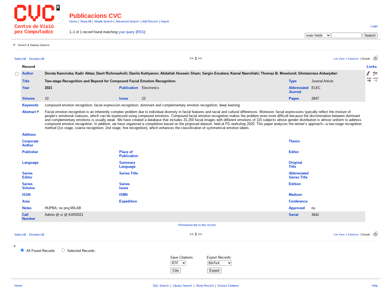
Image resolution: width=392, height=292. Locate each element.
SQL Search (161, 285)
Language (30, 163)
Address (29, 135)
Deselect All (36, 58)
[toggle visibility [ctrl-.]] (15, 246)
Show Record (205, 285)
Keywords (30, 105)
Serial (293, 215)
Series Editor (27, 175)
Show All (85, 21)
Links (372, 66)
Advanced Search (127, 21)
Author (27, 73)
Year (25, 88)
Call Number (28, 217)
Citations (353, 58)
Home (73, 21)
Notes (26, 208)
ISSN (26, 195)
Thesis (294, 141)
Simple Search (103, 21)
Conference (298, 201)
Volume (28, 98)
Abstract (29, 112)
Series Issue (124, 186)
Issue (123, 98)
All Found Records (40, 251)
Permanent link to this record (196, 225)
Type (293, 81)
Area (26, 201)
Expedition (128, 201)
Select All (20, 58)
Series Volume (28, 186)
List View (339, 58)
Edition (295, 184)
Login (374, 26)
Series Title (128, 173)
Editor (294, 152)
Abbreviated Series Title (299, 175)
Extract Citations (228, 285)
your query (126, 32)
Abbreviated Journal (299, 90)
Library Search (182, 285)
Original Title (295, 165)
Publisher (30, 152)
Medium (295, 195)
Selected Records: (81, 251)
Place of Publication (128, 154)
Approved (297, 208)
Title (25, 81)
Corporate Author (30, 143)
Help (375, 285)
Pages (294, 98)
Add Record (150, 21)
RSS (140, 32)
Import (165, 21)
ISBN (123, 195)
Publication (128, 88)
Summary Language (127, 165)
